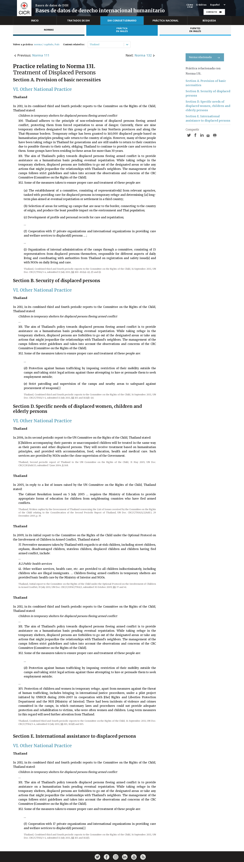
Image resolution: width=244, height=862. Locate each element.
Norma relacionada (200, 57)
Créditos (201, 5)
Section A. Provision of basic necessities (206, 83)
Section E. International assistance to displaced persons (208, 118)
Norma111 (40, 55)
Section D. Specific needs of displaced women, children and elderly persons (208, 106)
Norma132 (143, 55)
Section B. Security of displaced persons (208, 93)
